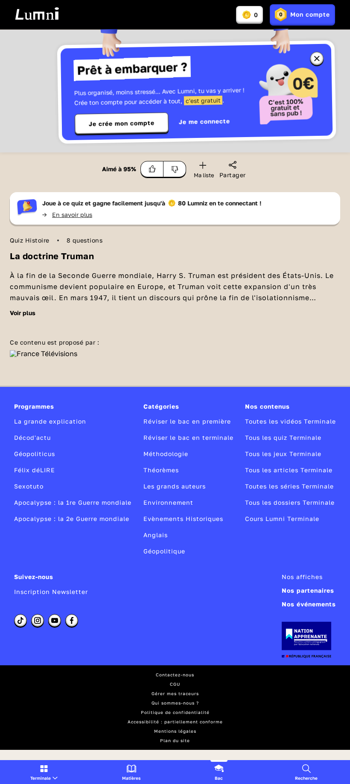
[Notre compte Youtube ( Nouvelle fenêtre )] (54, 620)
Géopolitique (164, 551)
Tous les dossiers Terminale (290, 502)
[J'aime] (151, 169)
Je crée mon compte (122, 123)
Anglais (155, 534)
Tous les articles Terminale (288, 470)
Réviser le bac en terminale (188, 437)
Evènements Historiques (183, 518)
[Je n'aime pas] (174, 169)
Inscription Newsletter (51, 591)
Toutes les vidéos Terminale (290, 421)
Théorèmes (161, 470)
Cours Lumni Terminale (282, 518)
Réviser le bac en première (187, 421)
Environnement (168, 502)
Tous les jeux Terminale (283, 453)
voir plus (22, 313)
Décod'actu (32, 437)
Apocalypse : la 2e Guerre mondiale (71, 518)
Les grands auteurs (174, 486)
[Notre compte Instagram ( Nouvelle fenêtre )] (37, 620)
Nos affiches (302, 576)
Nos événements (309, 604)
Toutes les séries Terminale (289, 486)
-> (67, 214)
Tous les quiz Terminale (283, 437)
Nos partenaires (308, 590)
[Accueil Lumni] (37, 13)
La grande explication (50, 421)
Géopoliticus (34, 453)
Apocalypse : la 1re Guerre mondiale (72, 502)
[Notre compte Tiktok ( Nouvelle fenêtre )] (20, 620)
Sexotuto (29, 486)
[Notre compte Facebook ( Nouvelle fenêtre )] (71, 620)
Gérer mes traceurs (175, 693)
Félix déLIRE (34, 470)
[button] (44, 772)
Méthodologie (165, 453)
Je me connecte (204, 121)
